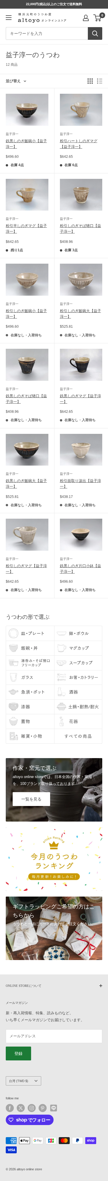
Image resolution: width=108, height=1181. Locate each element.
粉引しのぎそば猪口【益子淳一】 (80, 229)
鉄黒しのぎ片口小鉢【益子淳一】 (80, 569)
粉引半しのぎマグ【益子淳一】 (26, 229)
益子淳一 (12, 134)
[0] (97, 17)
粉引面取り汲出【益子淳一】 (80, 484)
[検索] (95, 33)
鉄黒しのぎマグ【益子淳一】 (80, 399)
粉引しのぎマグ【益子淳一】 (26, 569)
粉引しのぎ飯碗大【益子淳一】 (80, 314)
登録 (18, 1053)
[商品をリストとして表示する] (99, 81)
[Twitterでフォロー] (21, 1108)
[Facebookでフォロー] (10, 1108)
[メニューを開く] (9, 17)
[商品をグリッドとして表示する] (90, 81)
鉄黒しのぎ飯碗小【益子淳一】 (26, 144)
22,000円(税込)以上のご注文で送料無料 (54, 4)
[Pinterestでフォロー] (43, 1108)
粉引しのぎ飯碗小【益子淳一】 (26, 314)
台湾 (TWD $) (18, 1081)
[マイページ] (86, 18)
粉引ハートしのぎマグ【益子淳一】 (78, 144)
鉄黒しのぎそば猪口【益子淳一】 (26, 399)
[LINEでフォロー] (54, 1108)
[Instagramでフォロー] (32, 1108)
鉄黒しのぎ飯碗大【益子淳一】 (26, 484)
